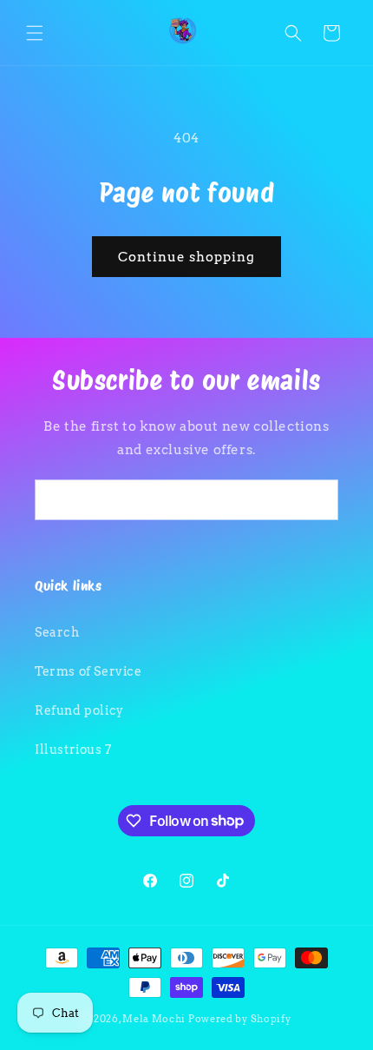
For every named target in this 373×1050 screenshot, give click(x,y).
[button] (35, 33)
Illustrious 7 (73, 749)
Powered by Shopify (239, 1019)
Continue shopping (186, 257)
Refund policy (79, 710)
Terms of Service (88, 671)
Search (57, 632)
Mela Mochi (154, 1019)
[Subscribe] (318, 499)
